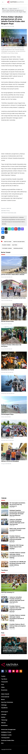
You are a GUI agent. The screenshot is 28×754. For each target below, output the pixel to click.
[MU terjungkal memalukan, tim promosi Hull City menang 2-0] (4, 505)
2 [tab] (11, 655)
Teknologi (4, 720)
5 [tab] (18, 655)
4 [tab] (16, 655)
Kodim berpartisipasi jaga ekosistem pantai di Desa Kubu (12, 320)
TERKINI (3, 498)
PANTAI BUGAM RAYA (19, 241)
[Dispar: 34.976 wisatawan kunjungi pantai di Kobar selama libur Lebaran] (14, 265)
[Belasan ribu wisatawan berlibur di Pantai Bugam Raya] (14, 428)
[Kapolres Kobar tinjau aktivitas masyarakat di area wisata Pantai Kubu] (14, 288)
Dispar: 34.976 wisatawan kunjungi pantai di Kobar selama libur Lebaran (12, 273)
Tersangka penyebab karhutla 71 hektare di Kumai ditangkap (11, 460)
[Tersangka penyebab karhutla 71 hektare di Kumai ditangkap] (14, 451)
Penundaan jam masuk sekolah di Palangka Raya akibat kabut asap (13, 649)
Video (3, 687)
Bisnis (3, 699)
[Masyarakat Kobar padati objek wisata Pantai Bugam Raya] (14, 404)
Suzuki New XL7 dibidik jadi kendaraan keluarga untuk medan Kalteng (17, 563)
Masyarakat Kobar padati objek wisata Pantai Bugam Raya (13, 413)
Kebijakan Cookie (6, 735)
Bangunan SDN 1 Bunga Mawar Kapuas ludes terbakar (16, 546)
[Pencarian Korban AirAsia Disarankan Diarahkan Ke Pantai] (14, 360)
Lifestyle (3, 714)
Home (6, 8)
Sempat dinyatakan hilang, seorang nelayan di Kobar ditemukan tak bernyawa (12, 344)
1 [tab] (9, 655)
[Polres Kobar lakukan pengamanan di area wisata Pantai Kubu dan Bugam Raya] (14, 582)
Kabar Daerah (13, 8)
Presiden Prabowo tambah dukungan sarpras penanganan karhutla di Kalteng (17, 555)
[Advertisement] (14, 137)
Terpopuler (4, 681)
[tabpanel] (14, 645)
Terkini (3, 676)
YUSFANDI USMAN (7, 248)
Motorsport (4, 711)
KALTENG (14, 244)
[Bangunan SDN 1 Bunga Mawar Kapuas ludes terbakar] (4, 547)
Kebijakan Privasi (6, 732)
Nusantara (4, 690)
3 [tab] (14, 655)
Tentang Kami (5, 737)
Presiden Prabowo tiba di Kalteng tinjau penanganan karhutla (17, 626)
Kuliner (3, 717)
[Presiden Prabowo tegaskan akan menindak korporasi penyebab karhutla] (4, 538)
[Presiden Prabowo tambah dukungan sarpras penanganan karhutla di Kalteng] (4, 555)
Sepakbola (4, 707)
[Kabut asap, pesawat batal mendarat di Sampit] (4, 531)
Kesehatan (4, 725)
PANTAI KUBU (7, 241)
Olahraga (4, 705)
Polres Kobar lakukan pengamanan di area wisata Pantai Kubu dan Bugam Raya (14, 11)
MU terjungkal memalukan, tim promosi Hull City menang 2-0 (17, 504)
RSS (2, 743)
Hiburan (3, 722)
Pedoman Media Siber (7, 740)
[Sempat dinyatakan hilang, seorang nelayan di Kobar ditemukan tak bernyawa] (14, 335)
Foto (2, 633)
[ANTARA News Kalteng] (15, 2)
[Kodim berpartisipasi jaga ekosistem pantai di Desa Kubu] (14, 311)
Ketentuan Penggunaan (8, 729)
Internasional (5, 696)
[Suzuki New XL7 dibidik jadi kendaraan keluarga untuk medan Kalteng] (4, 564)
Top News (4, 570)
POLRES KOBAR (6, 244)
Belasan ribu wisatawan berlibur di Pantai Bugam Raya (12, 436)
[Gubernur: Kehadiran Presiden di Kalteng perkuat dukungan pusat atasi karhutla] (4, 521)
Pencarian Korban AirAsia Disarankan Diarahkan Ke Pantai (12, 368)
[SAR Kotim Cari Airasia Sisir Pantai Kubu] (13, 383)
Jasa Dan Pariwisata (7, 702)
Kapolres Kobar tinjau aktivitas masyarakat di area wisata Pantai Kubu (13, 297)
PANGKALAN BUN (18, 248)
